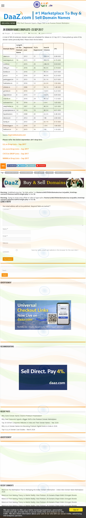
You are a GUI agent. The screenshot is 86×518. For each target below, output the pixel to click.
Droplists (50, 172)
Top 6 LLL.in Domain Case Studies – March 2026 (18, 430)
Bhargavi (7, 33)
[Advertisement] (43, 464)
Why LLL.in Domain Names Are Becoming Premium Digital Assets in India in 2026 (29, 426)
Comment (7, 209)
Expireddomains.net (17, 135)
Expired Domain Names (63, 172)
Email (5, 236)
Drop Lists (34, 33)
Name (5, 229)
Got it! (75, 509)
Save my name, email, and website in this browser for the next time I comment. (40, 251)
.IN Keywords (39, 172)
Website (5, 243)
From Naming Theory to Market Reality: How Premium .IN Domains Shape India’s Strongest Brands (43, 495)
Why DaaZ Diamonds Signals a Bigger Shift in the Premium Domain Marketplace (29, 419)
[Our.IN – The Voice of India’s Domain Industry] (43, 4)
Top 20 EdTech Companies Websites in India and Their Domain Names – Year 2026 (43, 23)
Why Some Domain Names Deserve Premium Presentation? (22, 416)
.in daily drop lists (12, 172)
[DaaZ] (43, 182)
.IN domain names (26, 172)
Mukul (4, 490)
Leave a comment (46, 33)
